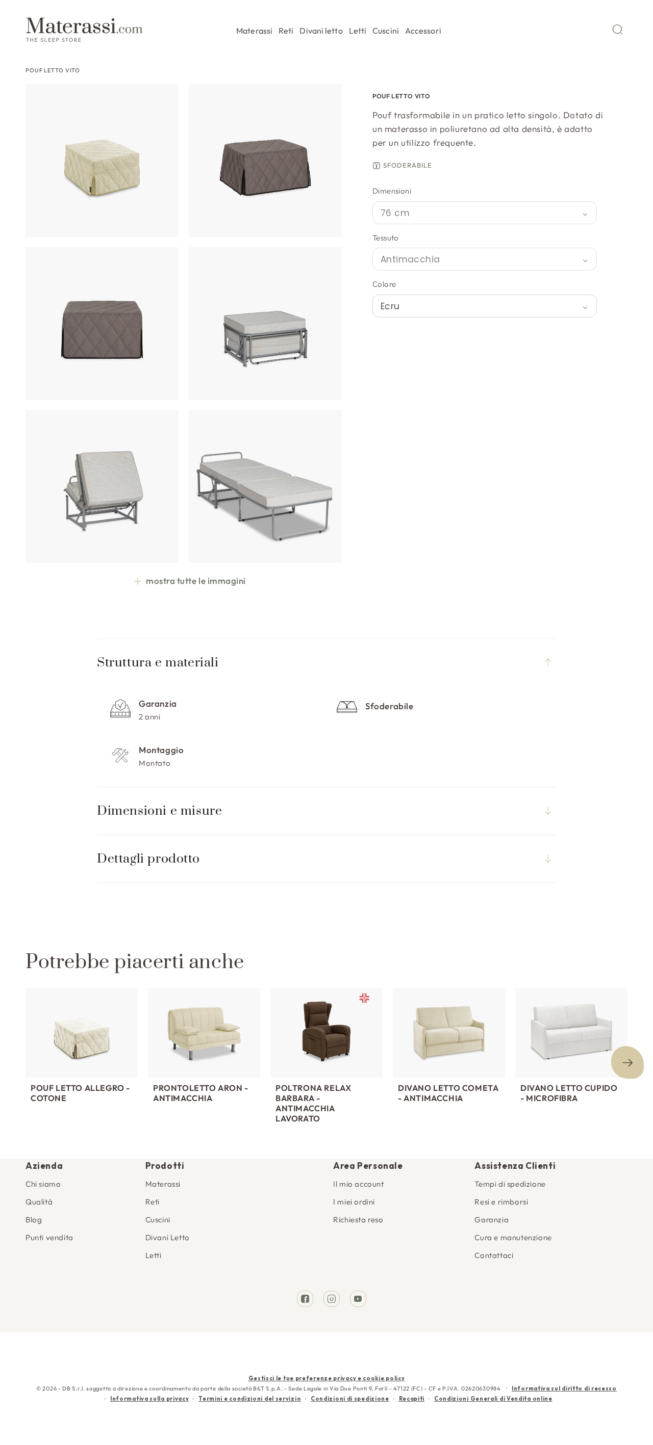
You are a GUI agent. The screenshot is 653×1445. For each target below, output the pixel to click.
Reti (152, 1202)
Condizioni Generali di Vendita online (493, 1398)
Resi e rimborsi (501, 1202)
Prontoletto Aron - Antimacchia (200, 1093)
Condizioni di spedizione (350, 1398)
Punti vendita (49, 1237)
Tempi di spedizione (509, 1184)
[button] (254, 29)
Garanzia (491, 1219)
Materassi (163, 1184)
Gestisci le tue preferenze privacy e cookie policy (326, 1378)
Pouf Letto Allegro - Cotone (80, 1093)
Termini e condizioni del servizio (249, 1398)
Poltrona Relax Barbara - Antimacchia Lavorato (313, 1103)
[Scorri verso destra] (627, 1062)
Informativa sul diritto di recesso (564, 1388)
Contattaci (493, 1255)
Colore (384, 284)
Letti (153, 1255)
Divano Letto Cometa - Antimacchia (448, 1093)
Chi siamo (43, 1184)
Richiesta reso (358, 1219)
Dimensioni (391, 191)
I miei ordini (354, 1202)
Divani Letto (167, 1237)
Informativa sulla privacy (149, 1398)
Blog (34, 1219)
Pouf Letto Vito (53, 70)
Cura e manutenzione (512, 1237)
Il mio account (358, 1184)
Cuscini (157, 1219)
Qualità (39, 1202)
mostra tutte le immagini (195, 580)
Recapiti (412, 1398)
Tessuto (385, 238)
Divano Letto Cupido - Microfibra (568, 1093)
